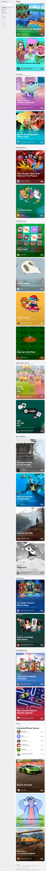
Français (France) (34, 865)
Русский (26, 865)
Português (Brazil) (18, 866)
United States (18, 864)
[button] (7, 7)
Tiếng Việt (23, 866)
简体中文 (30, 865)
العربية (23, 865)
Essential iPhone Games (28, 728)
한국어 (39, 865)
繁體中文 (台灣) (28, 866)
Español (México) (18, 865)
